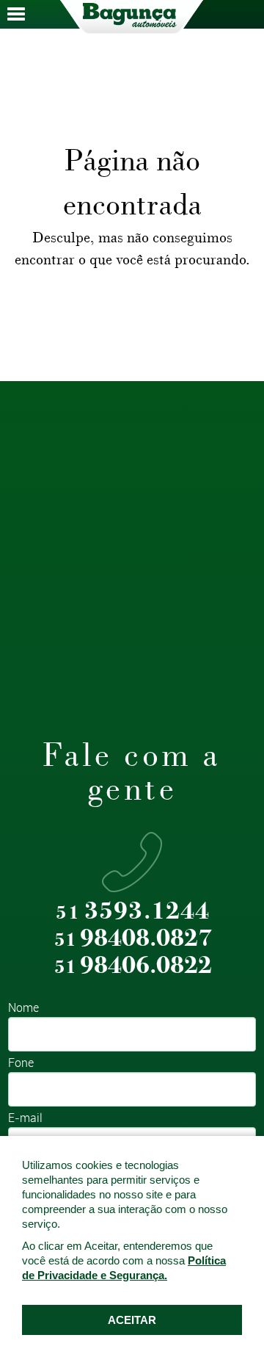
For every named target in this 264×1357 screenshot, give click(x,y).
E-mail (25, 1119)
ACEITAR (132, 1320)
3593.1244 (133, 911)
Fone (21, 1064)
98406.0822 (133, 966)
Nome (23, 1009)
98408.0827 (133, 938)
